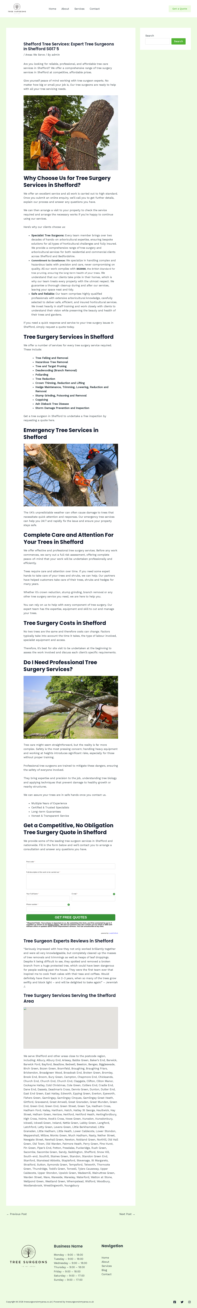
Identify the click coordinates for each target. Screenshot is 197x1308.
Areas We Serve (35, 54)
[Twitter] (182, 1302)
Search (149, 35)
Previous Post (16, 1214)
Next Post (127, 1214)
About (65, 8)
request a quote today (60, 326)
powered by (109, 933)
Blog (104, 1270)
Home (52, 8)
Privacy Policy (53, 925)
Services (79, 8)
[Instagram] (189, 1302)
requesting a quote (36, 420)
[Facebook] (174, 1302)
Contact (95, 8)
